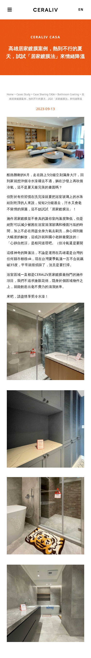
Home (10, 94)
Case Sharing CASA (44, 94)
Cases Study (23, 94)
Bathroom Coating (68, 94)
